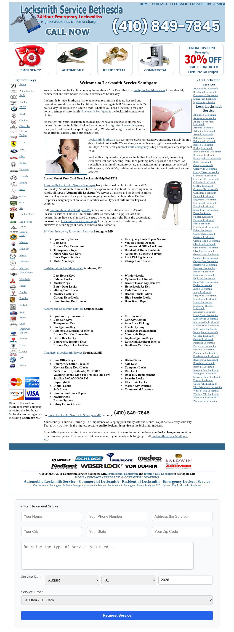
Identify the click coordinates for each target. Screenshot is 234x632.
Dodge (23, 135)
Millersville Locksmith (205, 329)
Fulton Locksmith (202, 230)
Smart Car (24, 329)
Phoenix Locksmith (203, 349)
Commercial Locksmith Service (63, 352)
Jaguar (22, 196)
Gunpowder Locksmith (205, 258)
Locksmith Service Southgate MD (70, 210)
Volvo (22, 365)
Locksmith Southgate (95, 111)
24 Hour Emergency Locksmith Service (84, 485)
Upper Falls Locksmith (205, 384)
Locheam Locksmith (204, 312)
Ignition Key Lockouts (158, 473)
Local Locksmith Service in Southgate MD (74, 415)
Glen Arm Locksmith (204, 244)
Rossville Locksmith (204, 366)
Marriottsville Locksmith (206, 322)
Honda (23, 163)
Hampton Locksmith (204, 268)
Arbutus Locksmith (203, 127)
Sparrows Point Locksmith (207, 377)
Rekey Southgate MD (148, 485)
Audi (22, 95)
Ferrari (23, 142)
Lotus (22, 235)
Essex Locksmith (202, 213)
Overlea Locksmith (203, 339)
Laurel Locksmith (202, 302)
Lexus (22, 226)
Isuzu (22, 189)
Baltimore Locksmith (204, 141)
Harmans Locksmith (204, 275)
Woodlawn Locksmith (204, 397)
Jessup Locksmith (202, 289)
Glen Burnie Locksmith (205, 247)
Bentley (23, 102)
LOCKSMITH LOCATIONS (140, 477)
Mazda (23, 255)
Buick (22, 114)
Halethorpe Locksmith (205, 265)
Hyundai (24, 176)
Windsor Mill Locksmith (206, 394)
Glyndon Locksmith (204, 251)
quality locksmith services (149, 90)
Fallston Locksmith (203, 217)
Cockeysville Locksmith (206, 179)
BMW (22, 107)
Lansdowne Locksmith (205, 299)
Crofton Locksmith (203, 186)
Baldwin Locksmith (203, 138)
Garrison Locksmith (203, 237)
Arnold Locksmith (203, 134)
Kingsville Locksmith (204, 295)
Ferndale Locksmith (203, 220)
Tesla (22, 345)
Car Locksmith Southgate (47, 485)
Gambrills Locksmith (204, 234)
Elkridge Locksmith (203, 206)
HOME (80, 477)
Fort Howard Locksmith (206, 227)
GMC (22, 156)
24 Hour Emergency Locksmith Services (68, 231)
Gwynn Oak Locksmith (205, 261)
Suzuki (23, 338)
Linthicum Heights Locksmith (203, 307)
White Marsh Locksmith (206, 390)
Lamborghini (26, 214)
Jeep (21, 202)
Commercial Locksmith (205, 95)
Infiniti (23, 182)
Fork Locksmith (201, 223)
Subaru (23, 332)
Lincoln (23, 232)
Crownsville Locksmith (205, 189)
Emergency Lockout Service (186, 481)
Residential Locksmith (205, 92)
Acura (22, 84)
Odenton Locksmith (203, 336)
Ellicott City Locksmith (205, 210)
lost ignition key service (121, 125)
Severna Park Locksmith (206, 370)
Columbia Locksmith (204, 182)
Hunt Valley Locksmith (205, 282)
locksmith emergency (135, 147)
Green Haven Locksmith (206, 254)
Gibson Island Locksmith (206, 241)
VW (21, 358)
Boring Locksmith (203, 148)
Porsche (23, 298)
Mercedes (24, 261)
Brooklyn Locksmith (204, 155)
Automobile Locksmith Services (63, 308)
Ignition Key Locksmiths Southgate (182, 485)
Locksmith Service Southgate (79, 221)
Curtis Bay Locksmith (204, 193)
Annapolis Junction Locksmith (203, 122)
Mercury (24, 268)
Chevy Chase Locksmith (206, 172)
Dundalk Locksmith (203, 196)
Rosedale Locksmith (204, 363)
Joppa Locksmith (202, 292)
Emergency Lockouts (204, 99)
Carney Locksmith (203, 165)
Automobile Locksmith (205, 88)
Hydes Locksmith (202, 285)
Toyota (23, 351)
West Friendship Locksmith (207, 387)
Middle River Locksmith (206, 325)
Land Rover (25, 222)
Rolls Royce (25, 305)
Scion (22, 324)
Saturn (22, 317)
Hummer (24, 169)
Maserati (23, 242)
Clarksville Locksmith (204, 175)
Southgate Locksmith (204, 373)
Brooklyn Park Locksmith (207, 158)
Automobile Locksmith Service (50, 481)
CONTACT (94, 477)
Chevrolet (24, 126)
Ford (21, 149)
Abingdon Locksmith (204, 115)
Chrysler (23, 131)
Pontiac (23, 292)
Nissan (22, 286)
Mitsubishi (24, 279)
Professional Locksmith (122, 473)
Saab (21, 312)
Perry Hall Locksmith (204, 346)
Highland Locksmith (204, 278)
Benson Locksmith (203, 145)
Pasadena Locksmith (204, 342)
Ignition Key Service (204, 102)
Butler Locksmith (202, 162)
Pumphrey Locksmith (204, 353)
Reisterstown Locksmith (205, 360)
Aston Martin (26, 91)
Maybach (24, 249)
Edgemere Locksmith (204, 199)
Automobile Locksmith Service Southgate (70, 185)
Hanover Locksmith (203, 271)
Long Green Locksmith (205, 315)
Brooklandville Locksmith (207, 151)
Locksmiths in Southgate (121, 485)
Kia (21, 208)
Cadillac (23, 120)
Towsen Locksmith (203, 380)
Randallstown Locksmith (206, 356)
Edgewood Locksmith (205, 203)
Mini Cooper (26, 272)
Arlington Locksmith (204, 131)
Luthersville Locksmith (205, 318)
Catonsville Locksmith (205, 169)
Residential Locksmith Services (63, 268)
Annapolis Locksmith (204, 118)
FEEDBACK (112, 477)
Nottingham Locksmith (205, 332)
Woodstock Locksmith (205, 401)
